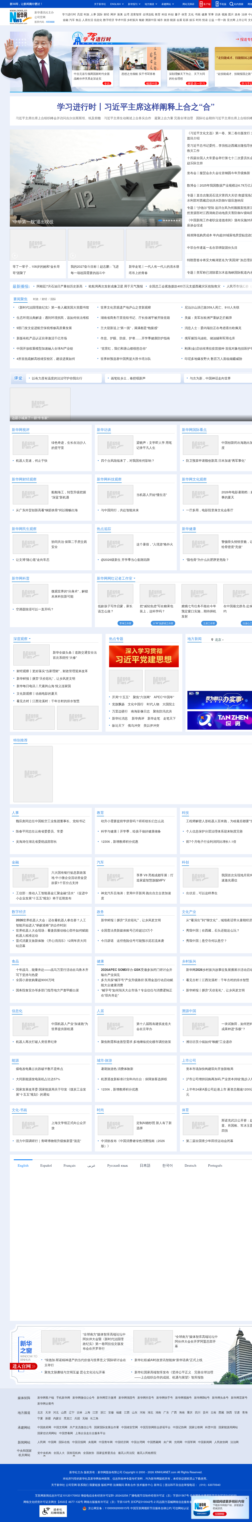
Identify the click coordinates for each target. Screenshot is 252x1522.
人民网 (41, 1442)
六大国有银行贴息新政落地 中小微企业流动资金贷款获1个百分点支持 (69, 877)
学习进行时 (69, 14)
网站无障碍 (188, 4)
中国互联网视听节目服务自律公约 (151, 1508)
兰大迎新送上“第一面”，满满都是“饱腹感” (129, 328)
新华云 (158, 1485)
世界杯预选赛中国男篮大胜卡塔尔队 (126, 358)
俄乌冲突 (134, 725)
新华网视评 (21, 429)
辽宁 (71, 1412)
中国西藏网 (154, 1442)
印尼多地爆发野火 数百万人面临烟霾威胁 (213, 358)
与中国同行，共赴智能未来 (120, 510)
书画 (197, 14)
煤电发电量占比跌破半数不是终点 (39, 1068)
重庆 (190, 1412)
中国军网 (190, 1442)
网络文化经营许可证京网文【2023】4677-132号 (53, 1502)
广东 (166, 1412)
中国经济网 (122, 1442)
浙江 (103, 1412)
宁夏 (40, 1418)
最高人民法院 (126, 1453)
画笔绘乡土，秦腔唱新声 (128, 378)
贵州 (205, 1412)
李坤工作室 (125, 623)
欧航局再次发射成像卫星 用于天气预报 (116, 286)
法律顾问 (118, 1485)
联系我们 (83, 1485)
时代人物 (153, 704)
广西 (174, 1412)
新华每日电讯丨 (28, 686)
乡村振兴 (132, 20)
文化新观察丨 (26, 693)
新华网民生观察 (24, 528)
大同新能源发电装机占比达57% (38, 1079)
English (23, 1165)
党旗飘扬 (118, 704)
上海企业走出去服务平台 (90, 1433)
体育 (184, 14)
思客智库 (136, 14)
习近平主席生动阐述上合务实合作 (127, 118)
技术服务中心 (145, 1485)
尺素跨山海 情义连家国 (55, 686)
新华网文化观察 (194, 479)
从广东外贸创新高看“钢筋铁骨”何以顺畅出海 (47, 510)
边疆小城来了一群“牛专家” (30, 418)
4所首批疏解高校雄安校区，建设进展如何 (46, 358)
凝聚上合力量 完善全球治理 (173, 118)
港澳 (120, 14)
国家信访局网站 (47, 1433)
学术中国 (120, 20)
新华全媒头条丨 (64, 652)
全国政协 (88, 1453)
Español (46, 1165)
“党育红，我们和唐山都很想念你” (124, 348)
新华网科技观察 (109, 479)
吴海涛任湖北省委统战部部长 (36, 841)
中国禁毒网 (66, 1433)
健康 (204, 14)
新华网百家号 (239, 1397)
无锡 (85, 1418)
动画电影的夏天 (46, 693)
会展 (179, 20)
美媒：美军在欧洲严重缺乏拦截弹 (208, 317)
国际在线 (64, 1442)
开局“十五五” (121, 697)
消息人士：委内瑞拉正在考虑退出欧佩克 (213, 328)
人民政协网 (221, 1442)
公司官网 (39, 17)
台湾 (126, 14)
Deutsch (190, 1165)
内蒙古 (57, 1418)
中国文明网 (60, 1427)
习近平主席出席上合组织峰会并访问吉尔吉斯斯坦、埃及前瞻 (58, 118)
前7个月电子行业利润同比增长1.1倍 (211, 841)
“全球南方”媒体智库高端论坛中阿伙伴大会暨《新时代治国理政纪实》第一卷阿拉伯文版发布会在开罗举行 (104, 1341)
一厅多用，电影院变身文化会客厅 (209, 510)
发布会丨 (193, 173)
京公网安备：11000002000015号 (109, 1508)
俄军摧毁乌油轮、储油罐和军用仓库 (210, 338)
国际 (100, 14)
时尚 (198, 20)
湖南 (158, 1412)
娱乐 (192, 20)
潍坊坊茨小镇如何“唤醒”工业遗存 (209, 1041)
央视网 (92, 1442)
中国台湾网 (138, 1442)
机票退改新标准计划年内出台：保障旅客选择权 (134, 1079)
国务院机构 (74, 1453)
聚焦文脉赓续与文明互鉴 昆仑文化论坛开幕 (74, 1372)
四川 (197, 1412)
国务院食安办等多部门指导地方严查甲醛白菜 (47, 990)
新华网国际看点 (194, 429)
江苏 (95, 1412)
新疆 (48, 1418)
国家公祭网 (196, 1427)
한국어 (167, 1165)
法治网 (234, 1442)
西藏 (221, 1412)
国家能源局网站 (228, 1427)
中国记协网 (180, 1427)
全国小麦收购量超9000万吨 (35, 980)
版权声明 (106, 1485)
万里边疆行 (120, 711)
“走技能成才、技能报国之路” (234, 74)
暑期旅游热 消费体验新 (117, 1068)
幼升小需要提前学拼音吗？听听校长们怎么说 (132, 821)
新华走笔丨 (137, 266)
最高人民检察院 (146, 1453)
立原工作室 (209, 623)
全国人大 (59, 1453)
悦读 (205, 20)
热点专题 (116, 638)
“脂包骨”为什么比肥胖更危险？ (207, 559)
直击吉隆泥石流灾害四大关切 (216, 195)
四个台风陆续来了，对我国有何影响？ (128, 460)
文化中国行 (136, 704)
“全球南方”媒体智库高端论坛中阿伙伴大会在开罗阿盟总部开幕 (196, 1341)
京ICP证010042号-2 (143, 1502)
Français (70, 1165)
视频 (224, 14)
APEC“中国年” (164, 697)
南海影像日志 (140, 711)
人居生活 (87, 20)
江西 (127, 1412)
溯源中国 (150, 20)
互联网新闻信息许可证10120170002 (58, 1495)
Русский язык (117, 1165)
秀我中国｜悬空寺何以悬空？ (206, 940)
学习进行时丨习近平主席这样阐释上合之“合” (136, 106)
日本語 (145, 1165)
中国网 (52, 1442)
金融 (65, 20)
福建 (119, 1412)
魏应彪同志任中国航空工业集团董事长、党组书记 (50, 821)
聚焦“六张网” (142, 697)
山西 (64, 1412)
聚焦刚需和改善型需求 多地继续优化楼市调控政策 (136, 1041)
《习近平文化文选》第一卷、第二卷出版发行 (218, 133)
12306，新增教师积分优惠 (119, 841)
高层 (80, 14)
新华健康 (189, 528)
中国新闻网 (205, 1442)
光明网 (178, 1442)
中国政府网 (44, 1427)
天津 (48, 1412)
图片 (231, 14)
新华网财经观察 (24, 479)
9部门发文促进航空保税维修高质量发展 (44, 328)
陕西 (229, 1412)
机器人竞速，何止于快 (31, 460)
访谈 (217, 14)
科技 (164, 14)
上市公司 (241, 20)
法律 (244, 14)
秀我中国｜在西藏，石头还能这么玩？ (213, 930)
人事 (93, 14)
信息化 (98, 20)
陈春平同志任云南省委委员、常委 (39, 831)
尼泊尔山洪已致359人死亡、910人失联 (212, 307)
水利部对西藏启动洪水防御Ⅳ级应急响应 (215, 200)
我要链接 (94, 1485)
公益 (211, 20)
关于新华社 (100, 4)
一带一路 (220, 20)
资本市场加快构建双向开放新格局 (209, 1068)
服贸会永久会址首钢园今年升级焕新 (225, 173)
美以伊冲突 (151, 725)
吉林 (79, 1412)
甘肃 (237, 1412)
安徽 (111, 1412)
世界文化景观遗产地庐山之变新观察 (126, 307)
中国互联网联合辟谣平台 (155, 1427)
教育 (157, 14)
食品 (78, 20)
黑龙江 (68, 1418)
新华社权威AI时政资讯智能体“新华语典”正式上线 (168, 1360)
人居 (100, 1010)
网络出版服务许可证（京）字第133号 (107, 1502)
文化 (191, 14)
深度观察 (20, 638)
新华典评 (138, 718)
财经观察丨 (24, 671)
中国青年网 (106, 1442)
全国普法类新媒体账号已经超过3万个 (127, 930)
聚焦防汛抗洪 (162, 711)
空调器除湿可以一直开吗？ (35, 609)
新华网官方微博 (106, 1397)
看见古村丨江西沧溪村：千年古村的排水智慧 (48, 701)
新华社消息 (120, 718)
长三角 (94, 1418)
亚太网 (231, 20)
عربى (91, 1165)
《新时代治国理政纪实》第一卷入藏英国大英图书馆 (53, 307)
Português (215, 1165)
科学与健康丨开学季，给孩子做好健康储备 (131, 831)
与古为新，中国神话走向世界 (210, 378)
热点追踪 (104, 528)
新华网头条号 (220, 1397)
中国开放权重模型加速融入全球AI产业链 (45, 348)
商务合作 (130, 1485)
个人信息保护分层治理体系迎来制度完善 (214, 831)
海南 (182, 1412)
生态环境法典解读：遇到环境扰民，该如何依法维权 (53, 317)
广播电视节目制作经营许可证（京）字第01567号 (159, 1495)
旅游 (166, 20)
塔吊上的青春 (138, 272)
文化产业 (189, 911)
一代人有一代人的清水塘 (162, 266)
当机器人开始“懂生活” (151, 494)
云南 (213, 1412)
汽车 (72, 20)
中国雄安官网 (129, 1427)
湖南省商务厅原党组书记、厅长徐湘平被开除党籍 (135, 317)
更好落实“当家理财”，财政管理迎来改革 (60, 671)
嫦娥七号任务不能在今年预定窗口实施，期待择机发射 (199, 611)
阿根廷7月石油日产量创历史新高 (59, 286)
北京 (40, 1412)
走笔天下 (169, 718)
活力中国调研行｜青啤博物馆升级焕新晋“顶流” (48, 1140)
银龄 (142, 20)
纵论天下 (118, 725)
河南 (142, 1412)
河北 (56, 1412)
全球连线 (148, 14)
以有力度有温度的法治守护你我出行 (57, 378)
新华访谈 (104, 429)
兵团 (77, 1418)
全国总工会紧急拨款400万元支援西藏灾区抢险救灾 (184, 286)
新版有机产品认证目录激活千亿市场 (42, 338)
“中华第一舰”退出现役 (33, 221)
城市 (160, 20)
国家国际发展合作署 (106, 1427)
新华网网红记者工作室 (114, 578)
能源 (173, 20)
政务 (237, 14)
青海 (245, 1412)
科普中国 (210, 1427)
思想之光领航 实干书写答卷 (138, 74)
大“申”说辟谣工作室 (163, 623)
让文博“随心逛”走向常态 (32, 559)
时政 (86, 14)
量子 (177, 14)
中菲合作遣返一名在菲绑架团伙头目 (212, 247)
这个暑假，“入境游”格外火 (154, 544)
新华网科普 (21, 578)
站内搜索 (238, 4)
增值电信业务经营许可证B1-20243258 (104, 1495)
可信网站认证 (180, 1508)
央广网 (167, 1442)
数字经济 (108, 20)
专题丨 (191, 195)
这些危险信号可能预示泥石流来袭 (140, 940)
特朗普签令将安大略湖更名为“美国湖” (213, 260)
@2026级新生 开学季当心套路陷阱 (125, 559)
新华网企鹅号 (45, 1403)
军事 (211, 14)
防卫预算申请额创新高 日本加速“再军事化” (216, 460)
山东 (134, 1412)
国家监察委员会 (106, 1453)
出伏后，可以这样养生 (202, 893)
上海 (87, 1412)
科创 (171, 14)
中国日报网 (79, 1442)
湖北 (150, 1412)
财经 (106, 14)
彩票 (185, 20)
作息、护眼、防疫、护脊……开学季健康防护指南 (135, 338)
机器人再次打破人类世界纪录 (36, 1041)
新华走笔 (153, 718)
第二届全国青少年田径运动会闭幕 (209, 1140)
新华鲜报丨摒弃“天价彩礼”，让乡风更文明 (46, 678)
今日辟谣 (107, 940)
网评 (113, 14)
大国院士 (168, 704)
